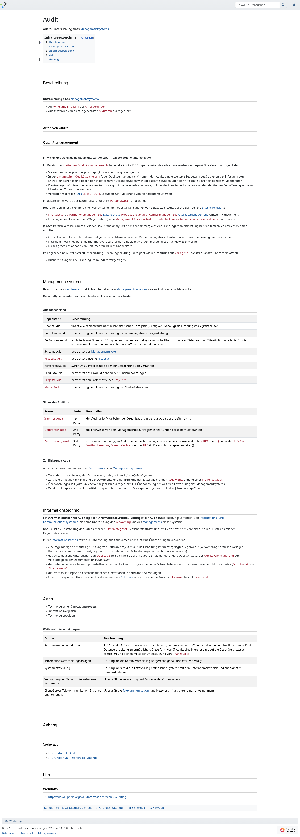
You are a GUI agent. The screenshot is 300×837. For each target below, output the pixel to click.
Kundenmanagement (163, 214)
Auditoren (105, 111)
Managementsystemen (131, 289)
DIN (79, 194)
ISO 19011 (93, 194)
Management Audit (128, 219)
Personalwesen (120, 201)
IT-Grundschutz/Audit (62, 753)
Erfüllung (73, 106)
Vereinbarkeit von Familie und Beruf (195, 219)
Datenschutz (111, 214)
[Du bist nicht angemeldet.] (294, 4)
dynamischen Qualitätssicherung (78, 176)
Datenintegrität (117, 529)
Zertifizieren (73, 289)
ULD (146, 445)
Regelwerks (175, 480)
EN (84, 194)
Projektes (120, 380)
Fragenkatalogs (212, 480)
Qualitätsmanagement (193, 214)
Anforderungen (95, 106)
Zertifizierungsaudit (57, 441)
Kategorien (51, 808)
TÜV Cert (239, 441)
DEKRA (204, 441)
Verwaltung (123, 522)
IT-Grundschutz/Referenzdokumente (72, 758)
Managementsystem (104, 351)
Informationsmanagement (84, 214)
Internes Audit (53, 418)
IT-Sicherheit (137, 808)
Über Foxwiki (26, 833)
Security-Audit (241, 564)
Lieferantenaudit (55, 430)
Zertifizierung (97, 468)
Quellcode (103, 556)
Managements (152, 522)
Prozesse (104, 359)
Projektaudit (52, 380)
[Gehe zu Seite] (283, 5)
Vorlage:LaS (182, 253)
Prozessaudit (53, 359)
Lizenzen (178, 577)
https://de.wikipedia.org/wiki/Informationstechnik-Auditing (87, 797)
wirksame (59, 106)
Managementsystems (94, 29)
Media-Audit (52, 387)
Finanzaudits (180, 654)
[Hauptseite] (3, 5)
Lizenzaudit (202, 577)
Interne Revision (212, 208)
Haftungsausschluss (49, 833)
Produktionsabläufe (134, 214)
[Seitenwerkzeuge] (227, 4)
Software (127, 577)
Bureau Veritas (120, 445)
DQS (217, 441)
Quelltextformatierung (219, 556)
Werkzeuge (15, 821)
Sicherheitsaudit (58, 568)
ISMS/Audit (156, 808)
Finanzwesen (56, 214)
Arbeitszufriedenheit (156, 219)
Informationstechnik (65, 540)
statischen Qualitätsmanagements (86, 165)
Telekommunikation (136, 690)
